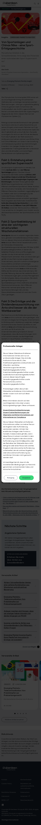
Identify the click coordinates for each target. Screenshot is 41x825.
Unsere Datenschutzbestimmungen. (16, 410)
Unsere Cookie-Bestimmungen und (16, 412)
